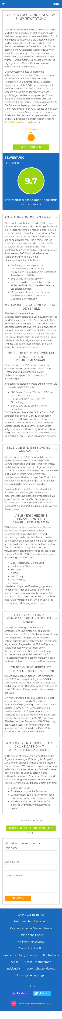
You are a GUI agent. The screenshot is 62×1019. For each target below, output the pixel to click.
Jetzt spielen (31, 147)
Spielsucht (13, 968)
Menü (56, 4)
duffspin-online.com (19, 122)
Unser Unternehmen (37, 961)
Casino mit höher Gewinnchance (31, 928)
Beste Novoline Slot (31, 948)
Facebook (22, 993)
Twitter (44, 993)
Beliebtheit (11, 163)
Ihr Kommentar (13, 875)
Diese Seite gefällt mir (31, 820)
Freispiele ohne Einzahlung (31, 921)
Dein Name (11, 847)
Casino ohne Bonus (31, 935)
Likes (31, 129)
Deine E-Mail (12, 861)
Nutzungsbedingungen (31, 975)
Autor (14, 961)
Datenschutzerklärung (41, 968)
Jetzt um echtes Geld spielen (31, 828)
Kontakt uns (51, 955)
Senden (18, 898)
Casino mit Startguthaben (20, 955)
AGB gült (31, 832)
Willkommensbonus (31, 941)
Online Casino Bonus (31, 914)
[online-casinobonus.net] (13, 4)
